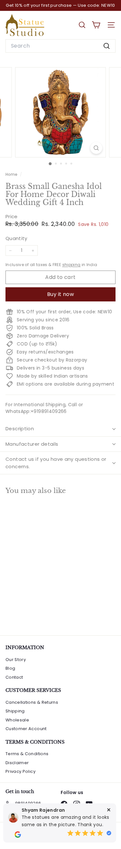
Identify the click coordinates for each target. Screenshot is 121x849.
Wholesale (17, 720)
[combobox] (60, 46)
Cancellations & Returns (31, 702)
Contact (14, 677)
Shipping (15, 711)
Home (11, 174)
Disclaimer (17, 763)
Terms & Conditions (26, 754)
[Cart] (96, 24)
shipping (71, 264)
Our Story (15, 660)
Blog (10, 668)
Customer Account (26, 729)
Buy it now (60, 294)
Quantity (16, 238)
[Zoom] (96, 148)
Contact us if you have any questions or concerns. (55, 463)
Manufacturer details (31, 444)
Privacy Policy (20, 771)
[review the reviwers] (18, 834)
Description (19, 428)
